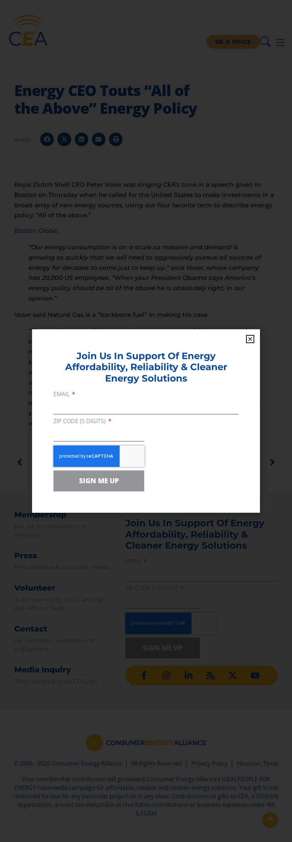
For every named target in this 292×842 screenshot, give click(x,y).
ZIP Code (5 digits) (80, 421)
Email (62, 394)
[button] (250, 339)
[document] (146, 421)
